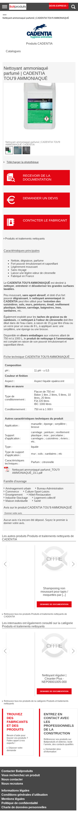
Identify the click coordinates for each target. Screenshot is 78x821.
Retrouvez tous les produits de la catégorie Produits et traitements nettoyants (36, 702)
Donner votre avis (13, 513)
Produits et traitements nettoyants (25, 238)
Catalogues (13, 51)
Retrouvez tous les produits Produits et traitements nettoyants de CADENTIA (35, 615)
